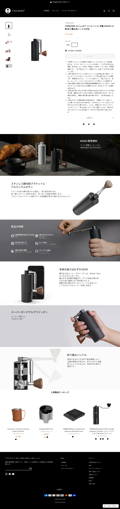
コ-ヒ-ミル (55, 11)
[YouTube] (13, 474)
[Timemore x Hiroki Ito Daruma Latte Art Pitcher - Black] (16, 439)
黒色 (74, 45)
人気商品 (46, 11)
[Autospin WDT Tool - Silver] (45, 437)
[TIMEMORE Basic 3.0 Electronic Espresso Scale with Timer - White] (75, 437)
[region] (60, 2)
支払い (91, 480)
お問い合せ (92, 484)
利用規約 (91, 477)
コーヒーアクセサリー (69, 11)
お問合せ (90, 118)
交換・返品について (94, 471)
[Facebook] (10, 474)
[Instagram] (6, 474)
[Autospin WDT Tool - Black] (47, 437)
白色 (68, 45)
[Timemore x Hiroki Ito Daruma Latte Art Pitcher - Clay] (20, 439)
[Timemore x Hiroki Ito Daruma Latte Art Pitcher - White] (18, 439)
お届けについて (93, 474)
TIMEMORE (69, 23)
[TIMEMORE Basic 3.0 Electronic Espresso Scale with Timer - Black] (73, 437)
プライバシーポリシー (95, 468)
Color (68, 41)
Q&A (90, 465)
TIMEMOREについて (95, 462)
